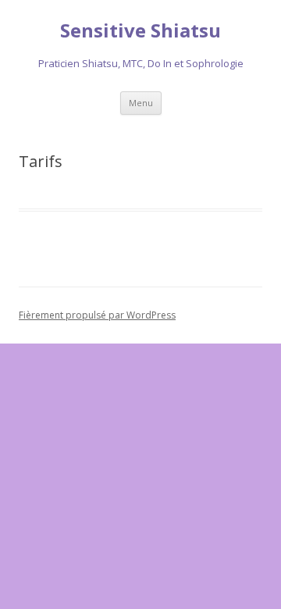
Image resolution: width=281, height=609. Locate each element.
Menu (141, 103)
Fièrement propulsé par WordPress (97, 315)
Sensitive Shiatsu (140, 31)
